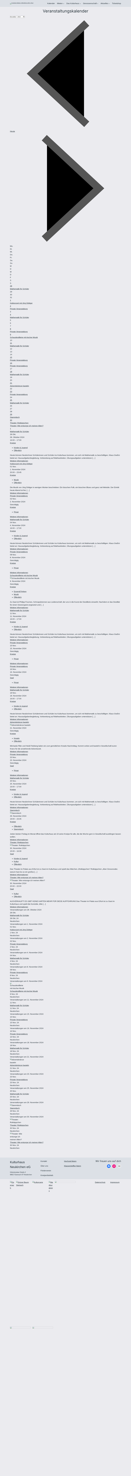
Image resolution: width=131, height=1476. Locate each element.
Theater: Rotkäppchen (19, 423)
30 (11, 420)
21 (11, 383)
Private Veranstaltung (19, 309)
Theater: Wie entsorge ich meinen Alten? (26, 426)
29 (11, 414)
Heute (12, 131)
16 (11, 363)
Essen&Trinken (20, 592)
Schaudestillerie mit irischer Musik (24, 337)
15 (11, 357)
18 (11, 372)
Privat (16, 512)
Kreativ (17, 738)
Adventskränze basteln (19, 386)
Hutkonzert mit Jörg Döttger (21, 303)
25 (11, 400)
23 (11, 392)
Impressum (114, 1182)
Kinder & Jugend (21, 448)
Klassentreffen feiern (72, 1166)
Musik (16, 480)
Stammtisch (15, 417)
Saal (12, 678)
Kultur (16, 861)
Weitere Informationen (19, 461)
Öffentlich (18, 450)
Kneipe (13, 443)
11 (11, 343)
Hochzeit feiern (70, 1161)
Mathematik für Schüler (19, 289)
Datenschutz (100, 1182)
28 (11, 286)
